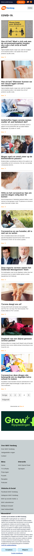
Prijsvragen (5, 472)
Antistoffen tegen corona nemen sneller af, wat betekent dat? (16, 121)
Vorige (4, 395)
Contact (3, 456)
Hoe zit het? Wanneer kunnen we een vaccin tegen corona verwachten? (16, 83)
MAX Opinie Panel (24, 465)
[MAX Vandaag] (7, 8)
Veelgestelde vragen (8, 452)
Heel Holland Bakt (7, 509)
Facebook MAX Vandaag (9, 492)
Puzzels (3, 475)
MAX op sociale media (8, 499)
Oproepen (21, 469)
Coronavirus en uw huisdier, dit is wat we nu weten (16, 232)
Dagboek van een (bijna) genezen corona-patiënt (16, 339)
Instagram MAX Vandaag (9, 495)
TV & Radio (5, 469)
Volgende (5, 400)
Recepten (4, 479)
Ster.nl (22, 406)
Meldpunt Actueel (7, 506)
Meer (2, 57)
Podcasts (4, 482)
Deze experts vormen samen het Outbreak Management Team (16, 269)
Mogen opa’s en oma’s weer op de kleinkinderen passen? (16, 157)
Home (3, 465)
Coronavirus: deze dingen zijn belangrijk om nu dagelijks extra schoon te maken (16, 377)
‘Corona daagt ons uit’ (11, 304)
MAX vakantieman (7, 502)
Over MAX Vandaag (7, 449)
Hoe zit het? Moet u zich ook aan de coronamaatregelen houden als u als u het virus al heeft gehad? (16, 44)
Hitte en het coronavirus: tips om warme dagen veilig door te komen (16, 195)
